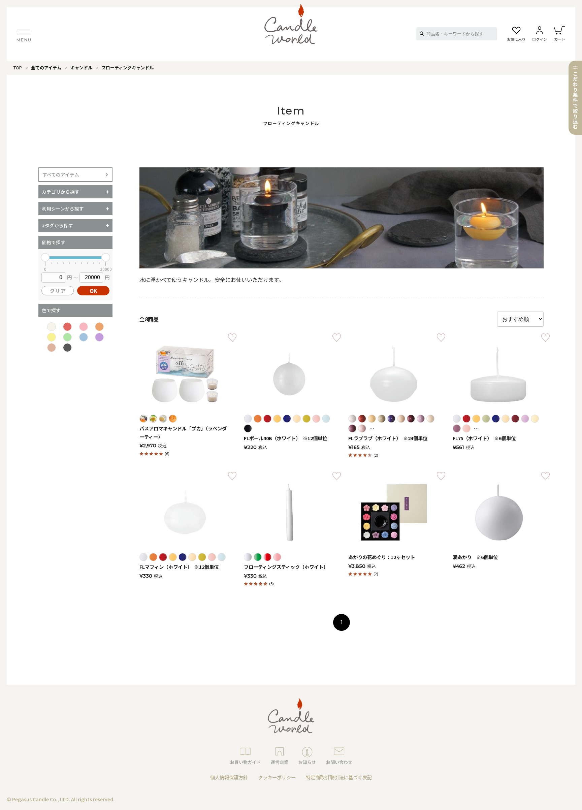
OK (93, 291)
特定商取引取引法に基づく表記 (339, 777)
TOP (17, 67)
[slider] (45, 257)
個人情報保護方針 (229, 777)
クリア (58, 291)
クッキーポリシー (277, 777)
